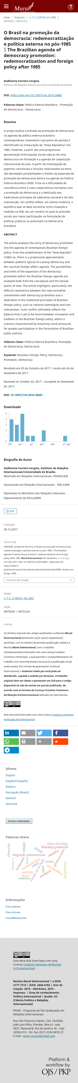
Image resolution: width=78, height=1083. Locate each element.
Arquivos (20, 17)
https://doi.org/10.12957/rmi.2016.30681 (36, 95)
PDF (11, 511)
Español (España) (17, 781)
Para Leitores (13, 906)
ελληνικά (11, 804)
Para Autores (13, 912)
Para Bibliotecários (16, 918)
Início (7, 17)
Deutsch (11, 798)
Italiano (10, 786)
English (10, 775)
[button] (11, 733)
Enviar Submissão (19, 821)
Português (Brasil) (17, 792)
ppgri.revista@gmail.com (39, 1036)
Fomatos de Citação (17, 580)
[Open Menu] (6, 6)
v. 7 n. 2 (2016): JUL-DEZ (42, 17)
